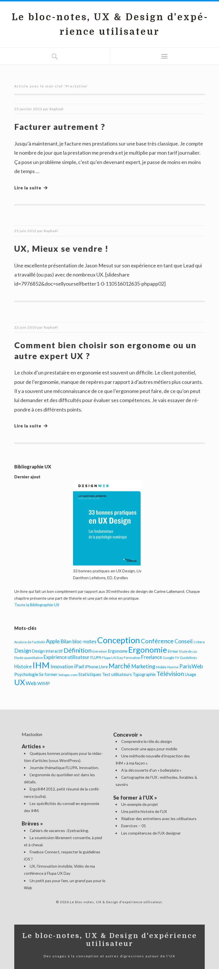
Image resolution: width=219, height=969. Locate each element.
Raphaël (57, 109)
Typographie (144, 674)
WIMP (43, 683)
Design (22, 650)
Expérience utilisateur (67, 657)
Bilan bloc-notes (78, 641)
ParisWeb (191, 666)
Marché (119, 666)
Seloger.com (68, 675)
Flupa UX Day (112, 657)
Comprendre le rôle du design (146, 741)
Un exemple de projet (139, 804)
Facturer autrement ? (59, 127)
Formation (132, 657)
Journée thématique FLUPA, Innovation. (64, 767)
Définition (78, 650)
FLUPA (95, 657)
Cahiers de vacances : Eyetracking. (59, 830)
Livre (103, 666)
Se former (48, 674)
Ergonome (117, 650)
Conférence (157, 641)
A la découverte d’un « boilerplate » (151, 770)
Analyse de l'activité (29, 642)
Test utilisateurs (117, 674)
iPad (79, 666)
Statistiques (89, 674)
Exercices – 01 (133, 825)
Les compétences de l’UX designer (151, 833)
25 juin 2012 (25, 231)
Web (31, 683)
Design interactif (47, 651)
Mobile (161, 667)
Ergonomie (147, 649)
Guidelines (188, 657)
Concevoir (125, 735)
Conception (118, 640)
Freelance (151, 657)
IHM (41, 665)
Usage (190, 674)
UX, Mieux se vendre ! (61, 248)
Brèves (30, 823)
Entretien (99, 651)
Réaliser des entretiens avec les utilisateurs (158, 818)
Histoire (23, 666)
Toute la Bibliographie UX (36, 604)
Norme (173, 667)
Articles (31, 746)
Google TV (171, 657)
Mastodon (32, 734)
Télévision (170, 673)
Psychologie (26, 674)
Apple (53, 641)
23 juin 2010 (25, 327)
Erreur (173, 651)
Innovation (61, 666)
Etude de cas (188, 651)
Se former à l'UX (133, 797)
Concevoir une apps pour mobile (149, 748)
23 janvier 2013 (28, 109)
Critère (199, 642)
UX (19, 682)
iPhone (91, 666)
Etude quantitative (28, 657)
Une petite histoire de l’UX (144, 811)
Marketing (143, 666)
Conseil (183, 641)
